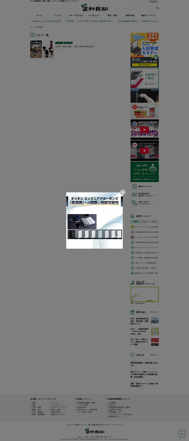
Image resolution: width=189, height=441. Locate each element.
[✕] (94, 220)
